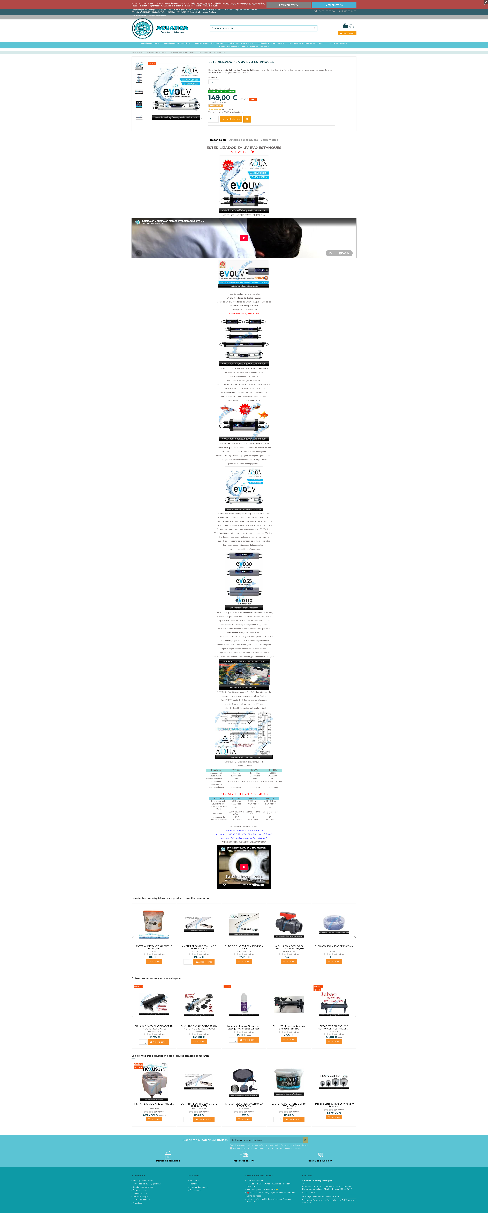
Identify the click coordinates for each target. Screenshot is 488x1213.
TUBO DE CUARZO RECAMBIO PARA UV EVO (244, 947)
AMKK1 (154, 951)
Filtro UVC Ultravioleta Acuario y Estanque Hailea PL (289, 1027)
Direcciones (195, 1190)
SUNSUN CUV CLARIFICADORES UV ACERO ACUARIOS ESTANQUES (199, 1027)
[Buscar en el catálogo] (314, 28)
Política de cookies (141, 1200)
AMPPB (289, 1109)
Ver (154, 961)
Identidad (194, 1184)
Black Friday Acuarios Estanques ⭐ (262, 1189)
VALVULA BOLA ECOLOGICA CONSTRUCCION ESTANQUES (289, 947)
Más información (139, 15)
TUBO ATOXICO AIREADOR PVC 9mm (334, 946)
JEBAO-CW (334, 1031)
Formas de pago (140, 1196)
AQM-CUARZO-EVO (244, 951)
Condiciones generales (143, 1187)
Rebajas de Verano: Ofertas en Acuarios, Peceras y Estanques (269, 1200)
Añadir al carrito (233, 119)
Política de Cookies (207, 12)
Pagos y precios (140, 1190)
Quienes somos (140, 1193)
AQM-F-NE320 (154, 1109)
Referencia (213, 89)
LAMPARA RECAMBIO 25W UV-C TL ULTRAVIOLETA (199, 947)
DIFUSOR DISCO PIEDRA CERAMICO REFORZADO (244, 1105)
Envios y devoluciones (143, 1181)
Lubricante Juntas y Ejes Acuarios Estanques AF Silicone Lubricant (244, 1027)
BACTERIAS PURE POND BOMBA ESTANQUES (289, 1105)
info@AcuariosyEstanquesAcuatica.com (322, 1196)
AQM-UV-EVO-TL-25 (199, 951)
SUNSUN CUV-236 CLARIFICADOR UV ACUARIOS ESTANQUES (154, 1027)
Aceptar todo (334, 5)
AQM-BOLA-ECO (289, 951)
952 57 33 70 (310, 1193)
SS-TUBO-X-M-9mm (334, 951)
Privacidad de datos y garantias (147, 1184)
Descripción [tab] (218, 140)
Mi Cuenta (194, 1181)
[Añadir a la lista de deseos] (247, 119)
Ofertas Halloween (255, 1181)
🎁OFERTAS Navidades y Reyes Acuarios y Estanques (271, 1193)
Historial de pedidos (198, 1187)
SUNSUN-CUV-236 (154, 1031)
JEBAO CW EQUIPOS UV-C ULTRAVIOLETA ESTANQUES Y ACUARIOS (334, 1028)
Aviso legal (137, 1203)
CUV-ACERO (199, 1031)
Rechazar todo (288, 5)
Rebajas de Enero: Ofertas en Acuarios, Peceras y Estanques (268, 1185)
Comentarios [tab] (269, 140)
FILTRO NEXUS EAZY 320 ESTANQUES (154, 1104)
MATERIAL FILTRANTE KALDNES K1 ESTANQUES (154, 947)
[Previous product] (355, 52)
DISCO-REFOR (244, 1109)
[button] (209, 43)
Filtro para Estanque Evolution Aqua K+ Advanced (334, 1105)
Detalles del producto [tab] (243, 140)
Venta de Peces (254, 1196)
